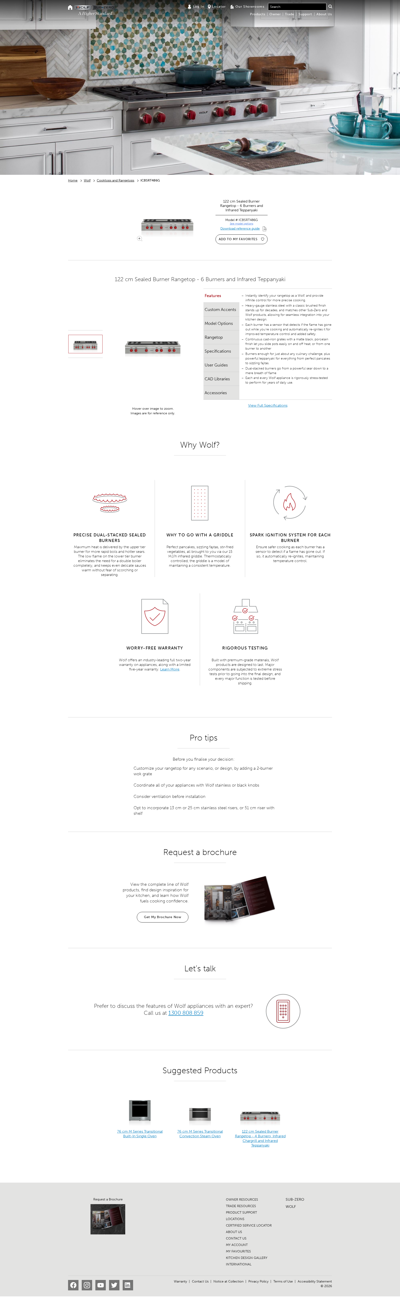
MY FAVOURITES (238, 1251)
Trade (289, 14)
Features (213, 295)
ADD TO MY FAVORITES (238, 239)
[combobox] (297, 6)
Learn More (169, 669)
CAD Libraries (217, 378)
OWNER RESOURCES (242, 1200)
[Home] (70, 8)
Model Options (219, 323)
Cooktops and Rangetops (115, 180)
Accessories (216, 392)
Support (305, 14)
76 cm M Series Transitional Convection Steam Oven (200, 1133)
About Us (324, 14)
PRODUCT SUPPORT (241, 1213)
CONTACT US (236, 1238)
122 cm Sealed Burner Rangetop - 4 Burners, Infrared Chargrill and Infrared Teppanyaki (260, 1138)
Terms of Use (283, 1281)
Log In (198, 7)
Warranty (180, 1281)
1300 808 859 (185, 1012)
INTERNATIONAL (238, 1264)
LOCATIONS (235, 1219)
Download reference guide (240, 229)
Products (257, 14)
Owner (275, 14)
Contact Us (200, 1281)
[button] (330, 6)
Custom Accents (220, 309)
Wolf (87, 180)
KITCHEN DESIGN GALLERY (246, 1258)
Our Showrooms (249, 7)
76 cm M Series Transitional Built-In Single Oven (140, 1133)
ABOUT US (234, 1232)
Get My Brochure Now (162, 917)
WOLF (291, 1206)
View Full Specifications (268, 405)
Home (73, 180)
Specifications (218, 351)
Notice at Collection (228, 1281)
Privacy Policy (258, 1281)
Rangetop (214, 337)
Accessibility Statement (315, 1281)
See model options (241, 223)
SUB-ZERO (295, 1199)
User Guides (216, 365)
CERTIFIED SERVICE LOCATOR (249, 1225)
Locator (219, 7)
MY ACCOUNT (237, 1245)
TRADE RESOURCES (241, 1206)
